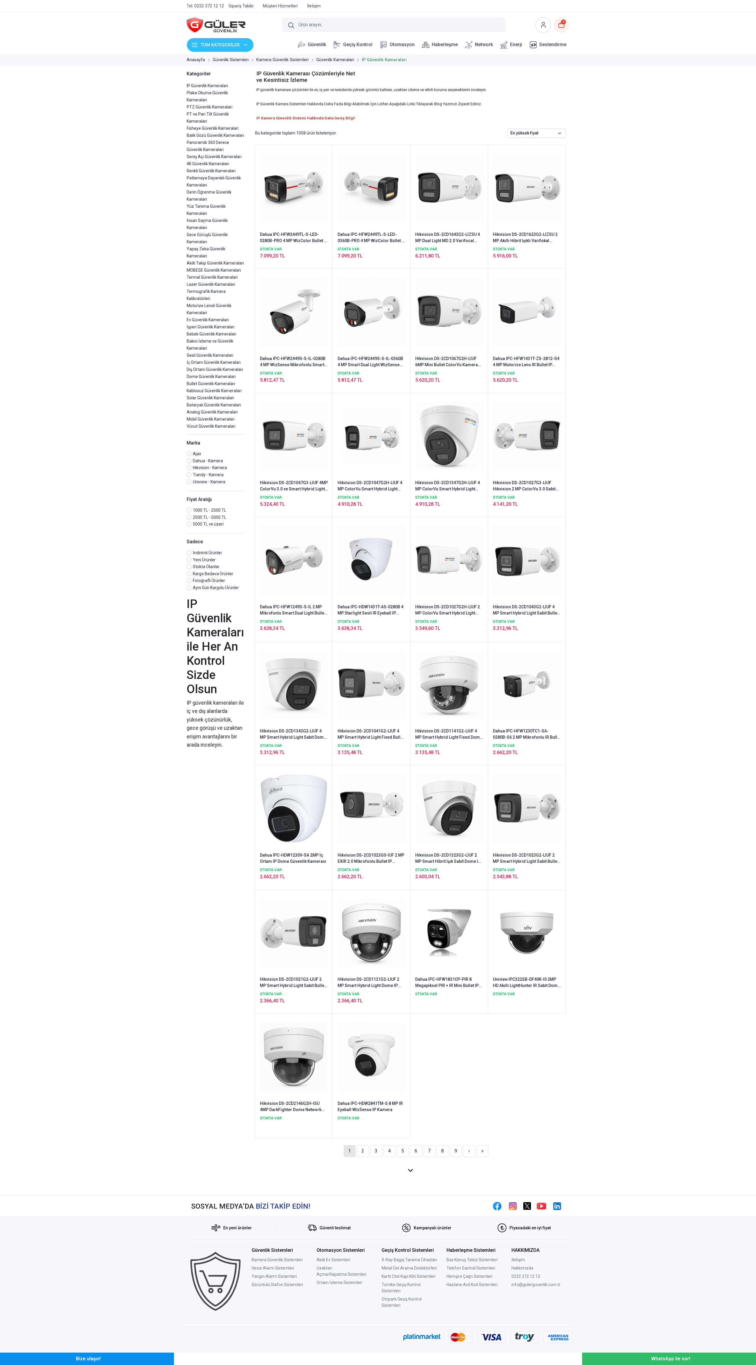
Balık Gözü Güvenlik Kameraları (215, 135)
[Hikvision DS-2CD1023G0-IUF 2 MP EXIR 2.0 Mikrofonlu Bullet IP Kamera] (371, 808)
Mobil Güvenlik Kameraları (210, 419)
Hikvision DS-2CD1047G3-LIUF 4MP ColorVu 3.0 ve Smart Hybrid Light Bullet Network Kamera (294, 486)
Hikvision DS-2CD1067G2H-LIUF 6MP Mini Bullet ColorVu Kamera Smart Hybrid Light (446, 362)
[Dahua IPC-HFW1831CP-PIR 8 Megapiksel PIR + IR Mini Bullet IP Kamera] (449, 932)
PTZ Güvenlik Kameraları (209, 107)
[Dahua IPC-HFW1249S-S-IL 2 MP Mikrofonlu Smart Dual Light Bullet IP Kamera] (294, 560)
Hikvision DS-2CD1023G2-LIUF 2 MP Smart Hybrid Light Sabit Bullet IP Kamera (525, 859)
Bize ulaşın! (88, 1358)
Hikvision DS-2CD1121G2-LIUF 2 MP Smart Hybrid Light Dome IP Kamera (368, 983)
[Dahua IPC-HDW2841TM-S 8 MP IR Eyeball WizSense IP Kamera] (371, 1056)
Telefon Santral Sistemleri (471, 1268)
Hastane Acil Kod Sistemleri (472, 1284)
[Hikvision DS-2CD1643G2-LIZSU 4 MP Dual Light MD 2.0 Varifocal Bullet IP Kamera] (449, 187)
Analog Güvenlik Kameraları (212, 412)
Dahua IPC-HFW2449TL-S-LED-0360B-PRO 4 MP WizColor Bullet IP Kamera (371, 238)
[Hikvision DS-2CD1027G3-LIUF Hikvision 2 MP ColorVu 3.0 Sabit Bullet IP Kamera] (527, 436)
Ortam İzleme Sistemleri (339, 1282)
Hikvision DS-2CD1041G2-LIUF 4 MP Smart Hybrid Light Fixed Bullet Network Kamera (371, 734)
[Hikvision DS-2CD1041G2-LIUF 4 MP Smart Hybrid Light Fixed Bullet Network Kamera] (371, 684)
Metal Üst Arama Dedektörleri (409, 1268)
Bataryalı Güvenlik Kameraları (214, 405)
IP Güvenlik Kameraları (207, 85)
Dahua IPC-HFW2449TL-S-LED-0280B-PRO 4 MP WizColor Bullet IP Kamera (294, 238)
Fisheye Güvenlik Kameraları (213, 128)
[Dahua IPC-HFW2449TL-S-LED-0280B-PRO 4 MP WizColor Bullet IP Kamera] (294, 187)
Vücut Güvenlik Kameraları (211, 426)
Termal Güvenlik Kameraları (212, 277)
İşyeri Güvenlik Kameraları (210, 327)
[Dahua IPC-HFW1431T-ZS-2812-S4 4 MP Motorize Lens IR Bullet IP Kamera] (527, 311)
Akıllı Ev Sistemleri (333, 1259)
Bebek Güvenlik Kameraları (211, 334)
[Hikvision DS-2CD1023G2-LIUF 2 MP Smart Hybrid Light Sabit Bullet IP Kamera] (527, 808)
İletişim (518, 1259)
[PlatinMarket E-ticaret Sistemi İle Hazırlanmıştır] (421, 1337)
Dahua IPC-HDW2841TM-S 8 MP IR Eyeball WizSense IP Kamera (370, 1106)
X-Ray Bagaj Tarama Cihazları (409, 1259)
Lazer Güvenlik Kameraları (211, 284)
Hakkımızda (522, 1268)
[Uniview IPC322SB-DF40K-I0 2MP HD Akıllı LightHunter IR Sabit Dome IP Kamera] (527, 932)
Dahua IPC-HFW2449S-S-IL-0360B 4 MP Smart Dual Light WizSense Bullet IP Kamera (370, 362)
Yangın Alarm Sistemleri (274, 1276)
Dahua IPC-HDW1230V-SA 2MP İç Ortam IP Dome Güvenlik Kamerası (293, 858)
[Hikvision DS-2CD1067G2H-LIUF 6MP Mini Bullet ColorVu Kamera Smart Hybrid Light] (449, 311)
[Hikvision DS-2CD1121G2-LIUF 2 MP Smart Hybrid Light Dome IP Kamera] (371, 932)
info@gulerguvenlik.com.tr (536, 1284)
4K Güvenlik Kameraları (208, 163)
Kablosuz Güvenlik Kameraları (214, 390)
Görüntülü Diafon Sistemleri (277, 1284)
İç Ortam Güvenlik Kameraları (214, 362)
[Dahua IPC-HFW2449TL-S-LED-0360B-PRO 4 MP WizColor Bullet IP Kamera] (371, 187)
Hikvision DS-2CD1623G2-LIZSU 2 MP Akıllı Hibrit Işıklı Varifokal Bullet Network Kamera (525, 238)
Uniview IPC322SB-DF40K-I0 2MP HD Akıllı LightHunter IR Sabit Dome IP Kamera (526, 983)
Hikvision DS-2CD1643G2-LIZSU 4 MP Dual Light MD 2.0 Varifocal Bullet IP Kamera (447, 238)
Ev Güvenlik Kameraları (208, 319)
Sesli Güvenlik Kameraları (210, 355)
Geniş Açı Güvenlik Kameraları (214, 156)
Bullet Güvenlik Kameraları (211, 383)
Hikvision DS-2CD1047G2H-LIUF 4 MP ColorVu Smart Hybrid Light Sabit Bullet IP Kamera (370, 486)
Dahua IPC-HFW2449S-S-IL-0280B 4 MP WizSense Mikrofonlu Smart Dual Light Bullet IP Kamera (292, 362)
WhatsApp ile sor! (670, 1358)
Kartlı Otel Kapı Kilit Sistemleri (409, 1276)
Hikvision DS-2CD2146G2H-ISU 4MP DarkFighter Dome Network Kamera (290, 1107)
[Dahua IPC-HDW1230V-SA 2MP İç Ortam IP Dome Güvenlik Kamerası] (294, 808)
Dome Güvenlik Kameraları (211, 376)
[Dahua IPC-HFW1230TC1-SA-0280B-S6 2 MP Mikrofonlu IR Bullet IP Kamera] (527, 684)
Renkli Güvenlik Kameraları (211, 170)
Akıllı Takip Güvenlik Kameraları (215, 263)
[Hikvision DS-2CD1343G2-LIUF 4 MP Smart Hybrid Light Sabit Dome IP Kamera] (294, 684)
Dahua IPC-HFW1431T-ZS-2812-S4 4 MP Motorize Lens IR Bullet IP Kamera (526, 362)
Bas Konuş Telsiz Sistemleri (472, 1259)
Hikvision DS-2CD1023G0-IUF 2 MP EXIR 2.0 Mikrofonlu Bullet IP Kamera (371, 859)
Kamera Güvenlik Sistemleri (277, 1259)
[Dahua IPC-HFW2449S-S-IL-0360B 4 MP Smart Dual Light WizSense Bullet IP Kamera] (371, 311)
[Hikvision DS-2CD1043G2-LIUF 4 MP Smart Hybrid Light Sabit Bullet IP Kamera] (527, 560)
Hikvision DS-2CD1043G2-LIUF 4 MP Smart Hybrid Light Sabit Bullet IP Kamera (525, 610)
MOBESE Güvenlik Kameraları (214, 270)
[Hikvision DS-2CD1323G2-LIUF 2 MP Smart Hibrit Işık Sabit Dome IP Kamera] (449, 808)
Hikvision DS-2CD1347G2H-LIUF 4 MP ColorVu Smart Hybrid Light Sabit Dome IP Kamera (447, 486)
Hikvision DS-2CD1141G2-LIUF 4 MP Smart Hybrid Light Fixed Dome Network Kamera (448, 734)
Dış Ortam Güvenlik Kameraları (215, 369)
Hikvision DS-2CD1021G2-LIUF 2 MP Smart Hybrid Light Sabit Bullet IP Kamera (292, 983)
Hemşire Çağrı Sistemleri (470, 1276)
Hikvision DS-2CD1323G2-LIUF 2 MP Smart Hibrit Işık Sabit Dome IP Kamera (448, 859)
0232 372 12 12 (525, 1276)
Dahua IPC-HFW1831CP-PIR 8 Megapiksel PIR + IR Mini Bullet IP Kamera (447, 983)
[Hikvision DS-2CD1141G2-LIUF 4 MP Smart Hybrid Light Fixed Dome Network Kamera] (449, 684)
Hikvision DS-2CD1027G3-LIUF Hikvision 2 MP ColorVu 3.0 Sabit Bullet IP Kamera (524, 486)
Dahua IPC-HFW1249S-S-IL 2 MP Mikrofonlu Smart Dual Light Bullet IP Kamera (292, 610)
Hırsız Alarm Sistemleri (273, 1268)
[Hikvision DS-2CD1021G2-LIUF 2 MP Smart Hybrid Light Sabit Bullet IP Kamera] (294, 932)
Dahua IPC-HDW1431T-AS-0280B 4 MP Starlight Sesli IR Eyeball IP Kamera (370, 610)
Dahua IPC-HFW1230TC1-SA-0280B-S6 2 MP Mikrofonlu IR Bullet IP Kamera (527, 734)
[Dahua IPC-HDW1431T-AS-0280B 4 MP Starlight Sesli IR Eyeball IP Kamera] (371, 560)
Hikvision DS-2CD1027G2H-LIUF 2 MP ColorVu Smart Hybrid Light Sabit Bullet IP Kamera (447, 610)
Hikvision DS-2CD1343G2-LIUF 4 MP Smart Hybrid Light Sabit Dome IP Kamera (293, 734)
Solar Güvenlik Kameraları (210, 397)
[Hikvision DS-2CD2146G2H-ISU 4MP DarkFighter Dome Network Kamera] (294, 1056)
